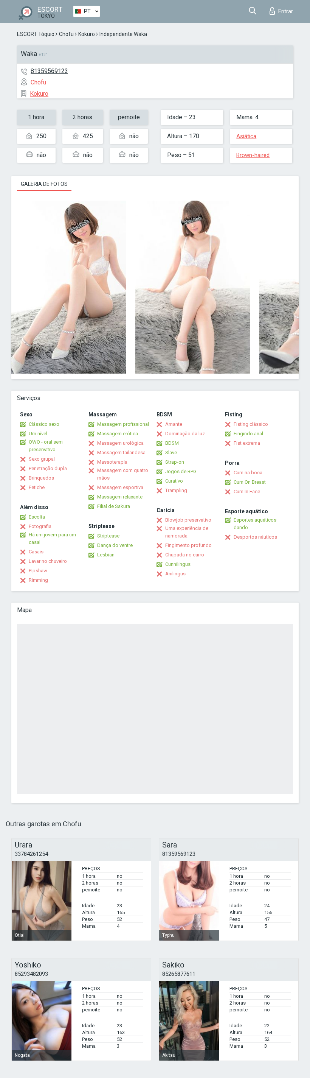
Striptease (108, 536)
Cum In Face (247, 491)
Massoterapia (112, 462)
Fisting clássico (251, 424)
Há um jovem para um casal (52, 538)
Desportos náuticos (255, 537)
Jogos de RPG (181, 471)
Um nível (38, 433)
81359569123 (49, 71)
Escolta (37, 517)
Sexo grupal (42, 459)
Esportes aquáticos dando (255, 523)
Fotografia (40, 526)
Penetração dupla (48, 468)
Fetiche (37, 487)
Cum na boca (248, 472)
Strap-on (174, 462)
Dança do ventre (115, 545)
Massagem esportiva (120, 487)
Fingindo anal (248, 433)
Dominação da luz (185, 433)
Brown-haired (253, 155)
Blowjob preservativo (188, 520)
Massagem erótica (117, 433)
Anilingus (175, 573)
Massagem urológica (120, 443)
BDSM (172, 443)
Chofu (66, 34)
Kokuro (86, 34)
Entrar (285, 11)
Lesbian (106, 555)
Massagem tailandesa (121, 452)
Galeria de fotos (44, 184)
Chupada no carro (184, 555)
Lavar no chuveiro (48, 561)
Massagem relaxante (120, 497)
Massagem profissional (123, 424)
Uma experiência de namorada (186, 532)
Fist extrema (247, 443)
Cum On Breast (250, 482)
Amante (173, 424)
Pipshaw (38, 570)
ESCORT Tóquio (35, 34)
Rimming (38, 580)
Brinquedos (41, 478)
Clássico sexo (44, 424)
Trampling (176, 490)
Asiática (246, 136)
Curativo (174, 481)
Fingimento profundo (188, 545)
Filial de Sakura (113, 506)
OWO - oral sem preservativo (46, 445)
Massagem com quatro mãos (122, 474)
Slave (171, 452)
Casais (36, 552)
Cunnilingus (178, 564)
